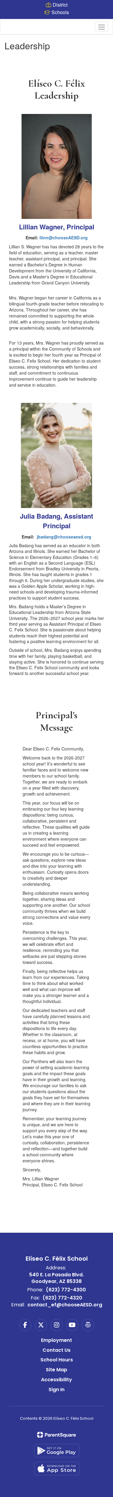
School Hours (56, 1359)
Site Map (56, 1369)
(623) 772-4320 (62, 1297)
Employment (56, 1340)
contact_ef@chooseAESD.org (64, 1304)
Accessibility (56, 1379)
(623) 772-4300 (66, 1289)
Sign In (56, 1389)
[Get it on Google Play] (56, 1450)
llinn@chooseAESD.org (63, 238)
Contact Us (56, 1350)
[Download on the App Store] (56, 1468)
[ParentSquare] (56, 1434)
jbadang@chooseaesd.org (64, 537)
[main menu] (101, 27)
